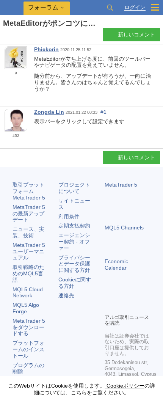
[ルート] (5, 36)
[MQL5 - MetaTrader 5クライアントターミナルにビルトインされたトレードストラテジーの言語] (11, 8)
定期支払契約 (74, 226)
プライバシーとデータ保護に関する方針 (74, 263)
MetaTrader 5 (121, 185)
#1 (103, 112)
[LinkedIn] (109, 306)
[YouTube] (145, 294)
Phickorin (46, 49)
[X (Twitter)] (133, 294)
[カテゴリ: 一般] (14, 37)
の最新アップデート (29, 213)
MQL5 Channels (124, 228)
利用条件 (69, 217)
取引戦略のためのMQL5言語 (28, 273)
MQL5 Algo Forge (26, 308)
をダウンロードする (29, 327)
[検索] (109, 7)
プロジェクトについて (74, 188)
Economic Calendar (116, 264)
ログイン (135, 7)
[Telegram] (121, 294)
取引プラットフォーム (29, 191)
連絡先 (66, 295)
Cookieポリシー (124, 386)
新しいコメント (136, 34)
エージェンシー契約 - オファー (74, 241)
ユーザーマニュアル (29, 251)
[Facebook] (109, 294)
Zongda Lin (49, 112)
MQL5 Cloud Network (28, 292)
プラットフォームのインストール (28, 349)
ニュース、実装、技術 (28, 232)
